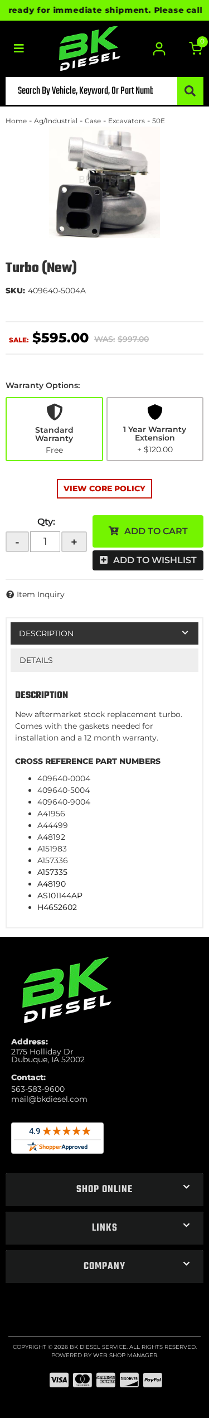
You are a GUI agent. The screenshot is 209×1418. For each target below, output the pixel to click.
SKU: (15, 290)
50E (158, 121)
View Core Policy (104, 488)
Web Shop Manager (125, 1355)
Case (93, 121)
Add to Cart (156, 531)
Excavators (126, 121)
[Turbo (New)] (104, 182)
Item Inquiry (41, 594)
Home (16, 121)
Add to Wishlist (155, 560)
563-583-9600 (38, 1089)
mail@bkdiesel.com (49, 1099)
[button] (104, 91)
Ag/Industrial (55, 121)
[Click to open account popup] (159, 48)
